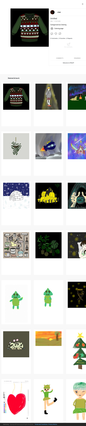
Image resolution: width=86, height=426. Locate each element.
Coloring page (58, 28)
